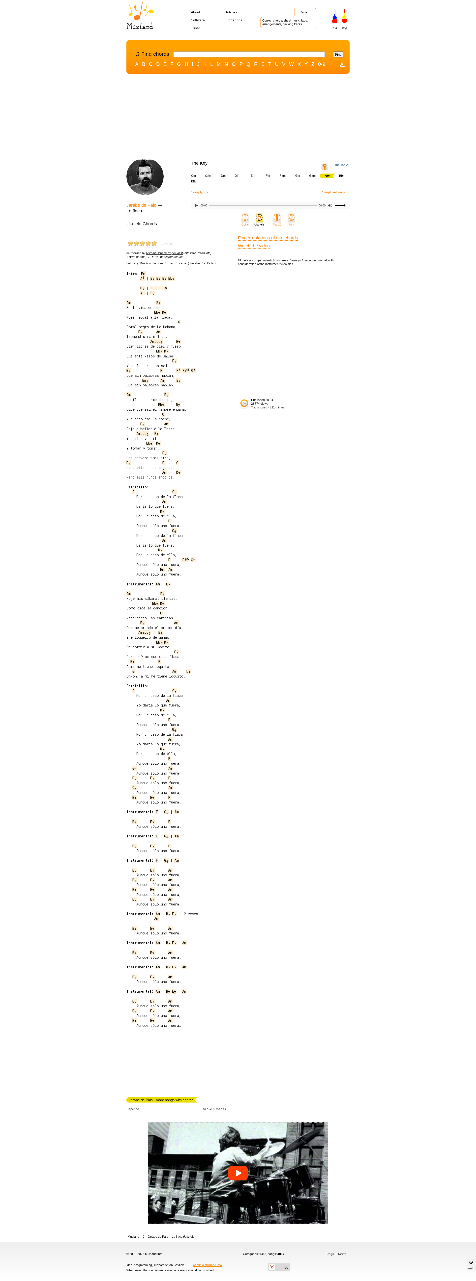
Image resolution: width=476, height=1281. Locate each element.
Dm (223, 175)
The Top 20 (342, 165)
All (342, 64)
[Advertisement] (238, 117)
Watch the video (254, 245)
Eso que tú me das (213, 1109)
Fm (268, 175)
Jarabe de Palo (141, 205)
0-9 (321, 64)
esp (344, 28)
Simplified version (336, 192)
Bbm (342, 175)
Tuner (195, 28)
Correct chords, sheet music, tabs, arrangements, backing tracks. (285, 22)
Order (304, 12)
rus (335, 28)
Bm (193, 181)
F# (185, 370)
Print (291, 224)
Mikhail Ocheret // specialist (164, 253)
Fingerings (234, 20)
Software (198, 20)
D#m (238, 175)
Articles (231, 12)
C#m (208, 175)
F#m (283, 175)
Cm (193, 175)
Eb (171, 278)
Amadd (156, 341)
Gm (297, 175)
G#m (312, 175)
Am (128, 302)
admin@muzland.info (207, 1265)
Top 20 (277, 224)
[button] (238, 1173)
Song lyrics (199, 192)
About (195, 12)
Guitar (245, 224)
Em (253, 175)
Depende (132, 1109)
